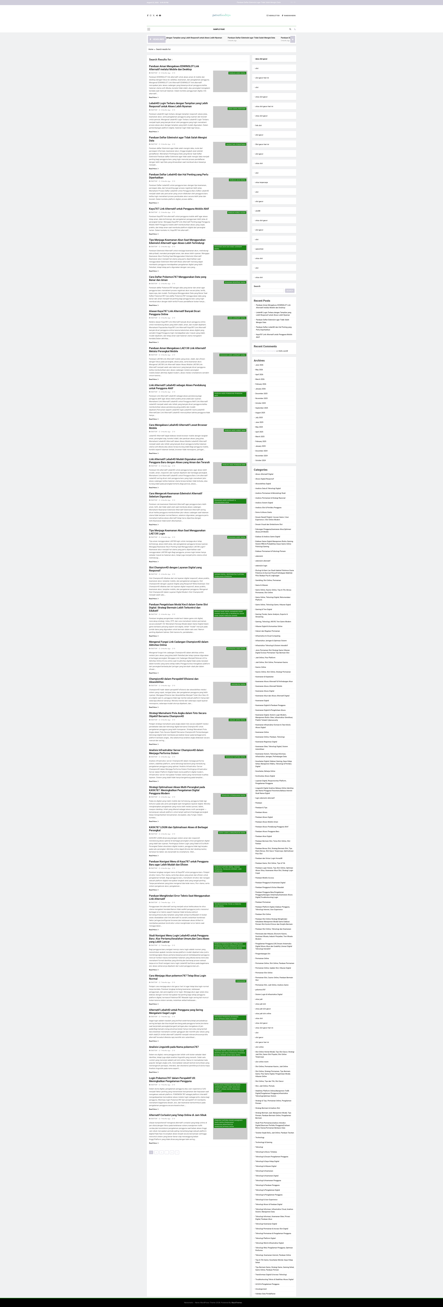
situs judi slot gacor (263, 1009)
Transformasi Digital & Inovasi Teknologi (271, 1275)
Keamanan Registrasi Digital (235, 282)
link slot (258, 125)
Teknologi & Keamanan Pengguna (268, 1180)
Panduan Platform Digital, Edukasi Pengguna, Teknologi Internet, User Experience (227, 869)
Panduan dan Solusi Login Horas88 (268, 858)
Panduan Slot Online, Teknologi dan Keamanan (273, 929)
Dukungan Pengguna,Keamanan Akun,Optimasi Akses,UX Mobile (226, 1018)
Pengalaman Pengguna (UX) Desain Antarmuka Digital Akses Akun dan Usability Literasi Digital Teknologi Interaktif (227, 1088)
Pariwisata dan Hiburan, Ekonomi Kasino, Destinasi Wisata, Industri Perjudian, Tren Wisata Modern (274, 936)
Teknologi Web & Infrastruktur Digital (269, 1243)
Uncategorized (260, 1289)
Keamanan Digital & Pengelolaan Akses (270, 710)
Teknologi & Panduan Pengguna (267, 1185)
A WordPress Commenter (265, 351)
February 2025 (260, 441)
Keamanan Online (262, 732)
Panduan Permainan (263, 902)
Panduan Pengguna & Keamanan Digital (270, 883)
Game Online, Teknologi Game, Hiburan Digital (273, 605)
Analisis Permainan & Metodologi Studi (270, 493)
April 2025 (259, 432)
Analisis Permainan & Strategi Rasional (270, 498)
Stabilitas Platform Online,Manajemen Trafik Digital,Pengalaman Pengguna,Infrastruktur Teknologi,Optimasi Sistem (228, 1123)
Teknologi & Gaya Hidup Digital (267, 1161)
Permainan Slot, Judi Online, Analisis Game (272, 985)
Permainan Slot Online (263, 973)
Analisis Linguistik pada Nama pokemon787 (174, 1046)
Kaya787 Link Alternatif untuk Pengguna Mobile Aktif (213, 38)
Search (257, 286)
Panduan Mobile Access (236, 213)
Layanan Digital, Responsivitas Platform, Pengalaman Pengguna (229, 575)
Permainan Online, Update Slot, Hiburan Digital (273, 968)
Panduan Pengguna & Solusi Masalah (269, 887)
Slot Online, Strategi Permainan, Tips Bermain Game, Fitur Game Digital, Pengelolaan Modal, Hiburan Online (272, 1074)
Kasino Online (260, 667)
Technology (259, 1137)
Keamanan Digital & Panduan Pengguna (270, 705)
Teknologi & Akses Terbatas (266, 1152)
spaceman (259, 249)
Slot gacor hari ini (262, 144)
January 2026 (260, 389)
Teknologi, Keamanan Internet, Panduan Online (273, 1255)
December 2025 (261, 394)
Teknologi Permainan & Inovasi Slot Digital (271, 1229)
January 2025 (260, 446)
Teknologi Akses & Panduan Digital (268, 1204)
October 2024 (260, 460)
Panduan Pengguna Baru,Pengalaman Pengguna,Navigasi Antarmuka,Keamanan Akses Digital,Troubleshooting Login (229, 946)
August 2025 (260, 413)
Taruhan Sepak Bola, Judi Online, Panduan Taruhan (274, 1133)
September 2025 (261, 408)
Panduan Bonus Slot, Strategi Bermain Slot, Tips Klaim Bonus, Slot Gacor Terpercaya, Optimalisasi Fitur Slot (274, 851)
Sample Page (219, 29)
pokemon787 (240, 981)
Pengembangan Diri (262, 954)
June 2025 (259, 422)
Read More (153, 97)
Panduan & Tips (261, 808)
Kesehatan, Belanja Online (265, 771)
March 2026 (259, 379)
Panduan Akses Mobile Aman (235, 430)
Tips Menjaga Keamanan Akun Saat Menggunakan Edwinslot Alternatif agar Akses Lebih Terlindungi (282, 38)
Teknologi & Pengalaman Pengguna (268, 1195)
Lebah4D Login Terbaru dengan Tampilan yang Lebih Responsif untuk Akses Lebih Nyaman (246, 2)
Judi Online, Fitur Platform (265, 658)
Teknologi (259, 1147)
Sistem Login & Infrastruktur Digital (232, 833)
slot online (259, 1047)
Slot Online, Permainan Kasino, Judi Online (271, 1066)
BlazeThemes (237, 1303)
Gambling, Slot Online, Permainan (268, 580)
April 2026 (259, 374)
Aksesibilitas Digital (238, 684)
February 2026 (260, 384)
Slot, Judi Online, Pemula (264, 1086)
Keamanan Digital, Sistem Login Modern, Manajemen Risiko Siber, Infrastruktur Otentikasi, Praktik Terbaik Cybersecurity (274, 717)
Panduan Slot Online (263, 914)
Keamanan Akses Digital (236, 537)
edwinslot (259, 556)
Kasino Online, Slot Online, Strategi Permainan (273, 672)
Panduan (258, 803)
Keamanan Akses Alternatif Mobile (232, 355)
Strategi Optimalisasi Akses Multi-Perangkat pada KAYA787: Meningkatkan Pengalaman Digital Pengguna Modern (177, 790)
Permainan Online (262, 958)
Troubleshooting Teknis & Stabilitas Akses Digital (227, 905)
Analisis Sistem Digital (237, 720)
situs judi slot (260, 1004)
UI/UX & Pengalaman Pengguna (267, 1284)
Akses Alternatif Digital (236, 318)
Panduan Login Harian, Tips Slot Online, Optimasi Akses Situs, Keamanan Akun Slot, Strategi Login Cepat (274, 870)
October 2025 (260, 403)
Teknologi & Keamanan (264, 1171)
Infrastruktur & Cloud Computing (267, 636)
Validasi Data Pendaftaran (235, 144)
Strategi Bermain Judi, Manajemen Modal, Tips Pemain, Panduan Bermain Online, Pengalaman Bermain (273, 1115)
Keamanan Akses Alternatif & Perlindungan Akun (225, 501)
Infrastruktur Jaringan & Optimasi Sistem (271, 641)
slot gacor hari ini (262, 78)
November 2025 (261, 398)
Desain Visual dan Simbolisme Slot (269, 524)
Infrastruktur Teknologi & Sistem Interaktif (271, 645)
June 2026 (259, 365)
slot (256, 68)
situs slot (259, 163)
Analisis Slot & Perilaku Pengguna (268, 508)
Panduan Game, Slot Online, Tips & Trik (270, 863)
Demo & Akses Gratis (263, 512)
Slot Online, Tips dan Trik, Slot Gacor (269, 1081)
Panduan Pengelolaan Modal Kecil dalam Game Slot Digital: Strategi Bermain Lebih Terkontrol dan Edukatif (178, 607)
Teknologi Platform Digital (235, 757)
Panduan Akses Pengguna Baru (233, 465)
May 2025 (259, 427)
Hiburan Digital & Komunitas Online (268, 626)
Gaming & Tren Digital (263, 609)
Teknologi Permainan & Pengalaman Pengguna (273, 1233)
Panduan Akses (261, 812)
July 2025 (259, 417)
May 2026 (259, 370)
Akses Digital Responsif (236, 109)
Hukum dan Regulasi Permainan (267, 631)
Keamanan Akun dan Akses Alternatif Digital (228, 248)
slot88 (257, 211)
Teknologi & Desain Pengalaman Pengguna (271, 1157)
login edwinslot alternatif (265, 798)
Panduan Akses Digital (237, 73)
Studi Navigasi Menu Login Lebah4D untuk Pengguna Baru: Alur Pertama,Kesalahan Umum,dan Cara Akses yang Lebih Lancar (179, 938)
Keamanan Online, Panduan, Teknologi (270, 737)
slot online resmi (261, 1062)
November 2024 (261, 456)
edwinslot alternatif (262, 561)
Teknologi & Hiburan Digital (265, 1166)
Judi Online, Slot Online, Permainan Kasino (271, 662)
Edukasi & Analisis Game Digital (267, 537)
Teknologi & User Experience (266, 1200)
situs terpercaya (261, 182)
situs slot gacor (261, 97)
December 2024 (261, 451)
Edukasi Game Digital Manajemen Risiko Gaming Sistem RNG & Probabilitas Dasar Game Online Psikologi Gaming (229, 613)
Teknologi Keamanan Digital (266, 1224)
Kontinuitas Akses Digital (236, 649)
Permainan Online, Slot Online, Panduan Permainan (274, 963)
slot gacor (259, 135)
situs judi (258, 999)
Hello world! (283, 351)
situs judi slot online (263, 1014)
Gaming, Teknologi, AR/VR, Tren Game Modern (273, 622)
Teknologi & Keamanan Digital (266, 1176)
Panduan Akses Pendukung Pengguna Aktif (228, 394)
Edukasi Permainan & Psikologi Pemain (270, 551)
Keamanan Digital (262, 701)
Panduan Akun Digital (237, 180)
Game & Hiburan (261, 585)
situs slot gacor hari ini (264, 106)
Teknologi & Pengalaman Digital (233, 795)
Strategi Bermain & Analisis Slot (267, 1108)
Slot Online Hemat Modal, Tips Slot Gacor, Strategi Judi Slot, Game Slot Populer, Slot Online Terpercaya (274, 1054)
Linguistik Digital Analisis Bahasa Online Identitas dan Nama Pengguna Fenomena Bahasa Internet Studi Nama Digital (229, 1053)
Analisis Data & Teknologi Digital (268, 488)
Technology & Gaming (263, 1142)
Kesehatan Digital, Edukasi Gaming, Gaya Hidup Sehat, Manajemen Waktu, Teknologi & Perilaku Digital (273, 763)
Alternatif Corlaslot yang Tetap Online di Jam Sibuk (177, 1115)
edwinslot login (261, 566)
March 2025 (259, 437)
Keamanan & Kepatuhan (264, 677)
